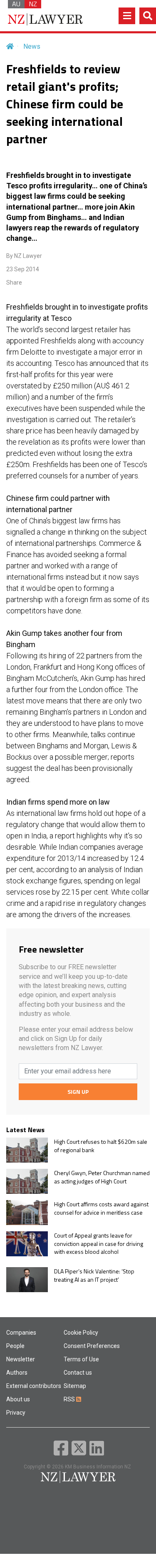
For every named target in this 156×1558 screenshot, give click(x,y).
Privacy (15, 1412)
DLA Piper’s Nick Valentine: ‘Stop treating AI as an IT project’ (94, 1275)
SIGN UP (78, 1091)
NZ (33, 4)
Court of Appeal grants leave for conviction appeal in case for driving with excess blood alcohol (98, 1243)
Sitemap (75, 1386)
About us (18, 1399)
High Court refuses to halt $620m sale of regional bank (100, 1146)
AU (16, 4)
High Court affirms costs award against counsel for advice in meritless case (101, 1208)
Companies (21, 1332)
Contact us (78, 1372)
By (24, 256)
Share (14, 282)
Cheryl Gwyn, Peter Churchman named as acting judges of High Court (102, 1177)
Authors (16, 1372)
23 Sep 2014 (22, 269)
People (15, 1346)
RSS (70, 1399)
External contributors (33, 1386)
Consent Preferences (92, 1346)
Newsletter (20, 1359)
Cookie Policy (81, 1332)
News (31, 46)
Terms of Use (81, 1359)
